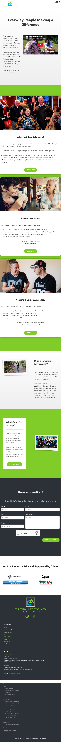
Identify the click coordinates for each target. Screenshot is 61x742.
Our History (8, 692)
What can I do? (14, 464)
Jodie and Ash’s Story (10, 715)
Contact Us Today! (50, 540)
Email (3, 515)
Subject (27, 506)
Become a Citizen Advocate (12, 703)
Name (3, 506)
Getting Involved (7, 699)
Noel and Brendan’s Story (11, 712)
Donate (5, 727)
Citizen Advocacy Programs (12, 724)
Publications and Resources (10, 730)
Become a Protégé (10, 705)
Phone (3, 523)
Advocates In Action (8, 708)
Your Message (29, 515)
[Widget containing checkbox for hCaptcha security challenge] (28, 533)
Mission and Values (10, 694)
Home (4, 684)
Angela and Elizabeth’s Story (12, 713)
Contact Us (6, 722)
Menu (57, 2)
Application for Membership (12, 701)
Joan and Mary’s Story (11, 710)
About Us (5, 686)
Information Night (9, 732)
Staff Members (9, 688)
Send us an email (7, 645)
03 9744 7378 (7, 636)
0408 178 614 (7, 641)
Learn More (31, 170)
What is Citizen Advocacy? (12, 690)
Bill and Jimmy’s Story (10, 717)
